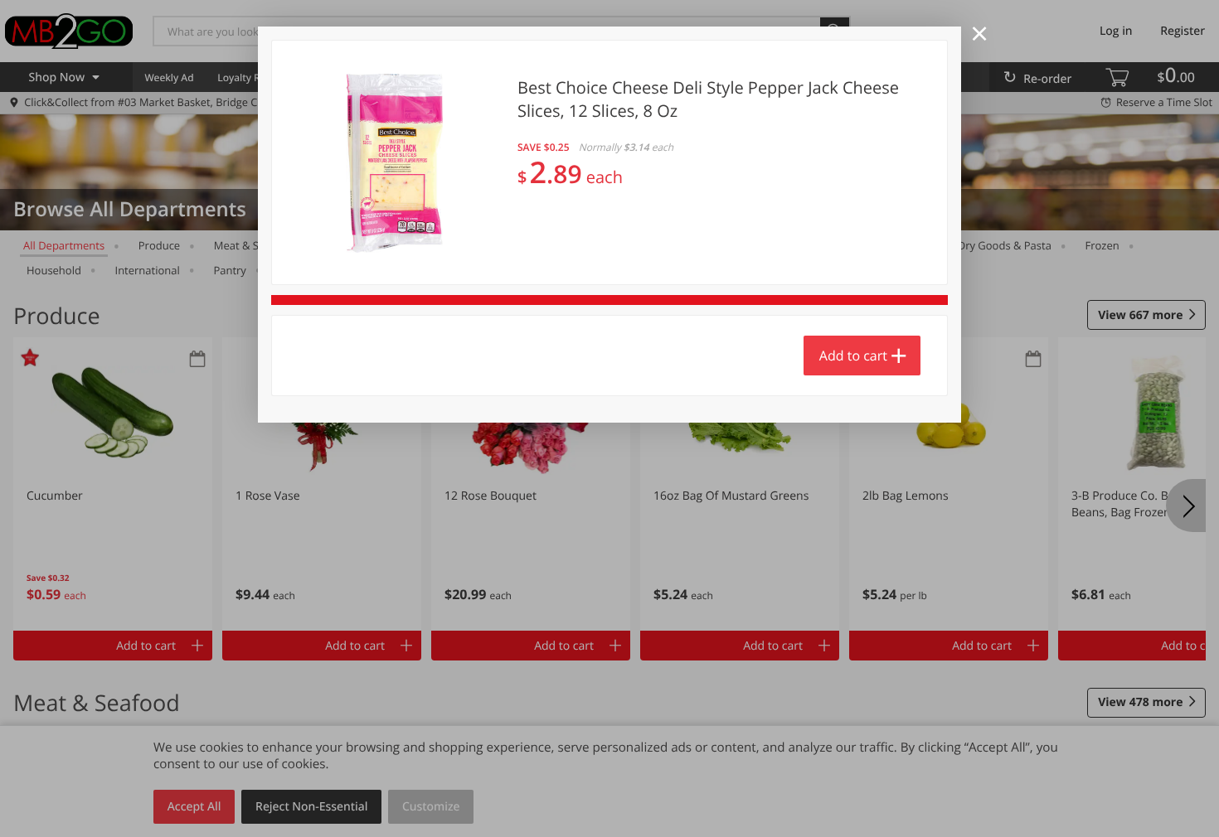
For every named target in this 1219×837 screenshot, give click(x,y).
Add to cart (853, 355)
